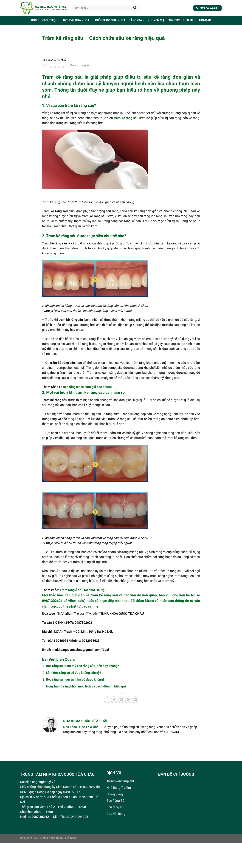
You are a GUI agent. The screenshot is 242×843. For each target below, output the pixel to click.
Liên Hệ (188, 20)
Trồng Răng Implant (120, 781)
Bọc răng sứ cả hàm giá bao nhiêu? (87, 387)
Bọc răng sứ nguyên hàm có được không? (75, 679)
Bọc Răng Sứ (115, 800)
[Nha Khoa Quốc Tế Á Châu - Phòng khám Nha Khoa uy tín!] (43, 8)
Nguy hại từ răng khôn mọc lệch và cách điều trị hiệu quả (86, 686)
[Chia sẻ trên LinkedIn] (135, 700)
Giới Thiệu (49, 20)
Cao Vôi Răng (115, 814)
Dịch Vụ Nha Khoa (76, 20)
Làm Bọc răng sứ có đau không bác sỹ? (73, 673)
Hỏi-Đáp (205, 20)
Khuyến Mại (156, 20)
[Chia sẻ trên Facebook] (107, 700)
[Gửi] (134, 8)
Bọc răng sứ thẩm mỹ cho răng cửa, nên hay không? (82, 666)
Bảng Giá (135, 20)
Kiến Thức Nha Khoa (110, 20)
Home (35, 20)
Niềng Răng (114, 794)
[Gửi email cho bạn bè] (121, 700)
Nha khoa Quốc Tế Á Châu (81, 727)
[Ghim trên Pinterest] (128, 700)
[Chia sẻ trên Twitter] (114, 700)
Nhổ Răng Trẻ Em (118, 788)
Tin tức (174, 20)
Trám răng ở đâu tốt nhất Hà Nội (82, 590)
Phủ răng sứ (114, 807)
